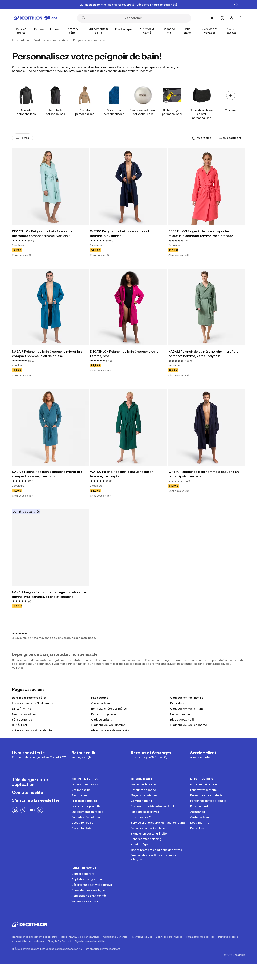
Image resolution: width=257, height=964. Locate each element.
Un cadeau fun (180, 714)
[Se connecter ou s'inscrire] (231, 18)
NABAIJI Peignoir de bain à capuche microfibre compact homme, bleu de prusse (47, 354)
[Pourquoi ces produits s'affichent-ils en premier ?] (194, 138)
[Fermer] (242, 5)
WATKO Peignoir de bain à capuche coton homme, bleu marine (122, 233)
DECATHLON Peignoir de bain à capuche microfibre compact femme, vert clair (42, 233)
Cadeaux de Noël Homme (108, 725)
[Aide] (222, 18)
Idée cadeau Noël (182, 719)
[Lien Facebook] (15, 810)
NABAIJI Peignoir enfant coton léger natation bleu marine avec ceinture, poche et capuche (50, 594)
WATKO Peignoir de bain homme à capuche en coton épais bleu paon (204, 474)
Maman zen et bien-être (28, 714)
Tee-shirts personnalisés (55, 112)
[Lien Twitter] (23, 810)
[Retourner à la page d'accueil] (35, 18)
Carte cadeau (231, 30)
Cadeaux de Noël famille (186, 697)
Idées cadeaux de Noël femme (32, 703)
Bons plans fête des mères (109, 708)
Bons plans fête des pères (29, 697)
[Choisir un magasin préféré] (213, 18)
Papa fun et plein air (104, 714)
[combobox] (232, 138)
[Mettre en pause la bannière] (236, 5)
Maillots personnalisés (26, 112)
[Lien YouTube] (32, 810)
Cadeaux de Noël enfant (186, 708)
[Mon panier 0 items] (240, 18)
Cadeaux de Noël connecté (188, 725)
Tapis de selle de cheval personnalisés (201, 113)
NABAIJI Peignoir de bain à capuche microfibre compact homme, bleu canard (47, 474)
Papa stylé (177, 703)
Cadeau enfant (101, 719)
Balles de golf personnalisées (172, 112)
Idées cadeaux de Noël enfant (111, 730)
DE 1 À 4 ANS (20, 725)
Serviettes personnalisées (113, 112)
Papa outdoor (100, 697)
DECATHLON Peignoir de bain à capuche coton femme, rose (125, 354)
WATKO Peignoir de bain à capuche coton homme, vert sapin (122, 474)
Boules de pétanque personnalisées (143, 112)
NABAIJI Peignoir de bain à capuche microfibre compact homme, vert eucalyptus (203, 354)
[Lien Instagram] (40, 810)
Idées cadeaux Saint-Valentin (32, 730)
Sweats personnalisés (84, 112)
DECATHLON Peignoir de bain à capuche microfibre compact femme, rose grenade (200, 233)
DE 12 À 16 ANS (21, 708)
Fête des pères (22, 719)
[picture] (50, 186)
